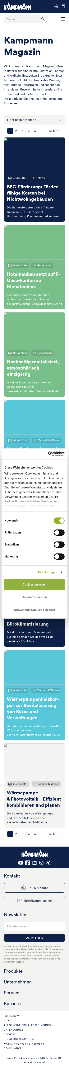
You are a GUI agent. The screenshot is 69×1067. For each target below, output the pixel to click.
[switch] (59, 532)
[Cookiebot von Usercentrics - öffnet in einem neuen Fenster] (49, 453)
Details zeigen (47, 572)
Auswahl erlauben (34, 597)
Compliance (13, 1048)
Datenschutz (13, 1029)
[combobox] (34, 120)
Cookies (10, 1034)
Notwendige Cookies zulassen (34, 609)
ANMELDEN (34, 938)
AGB (6, 1020)
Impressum (11, 1015)
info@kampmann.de (38, 900)
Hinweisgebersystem (19, 1039)
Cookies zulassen (35, 584)
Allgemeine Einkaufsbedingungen (28, 1025)
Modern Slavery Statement (24, 1043)
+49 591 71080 (38, 888)
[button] (62, 19)
